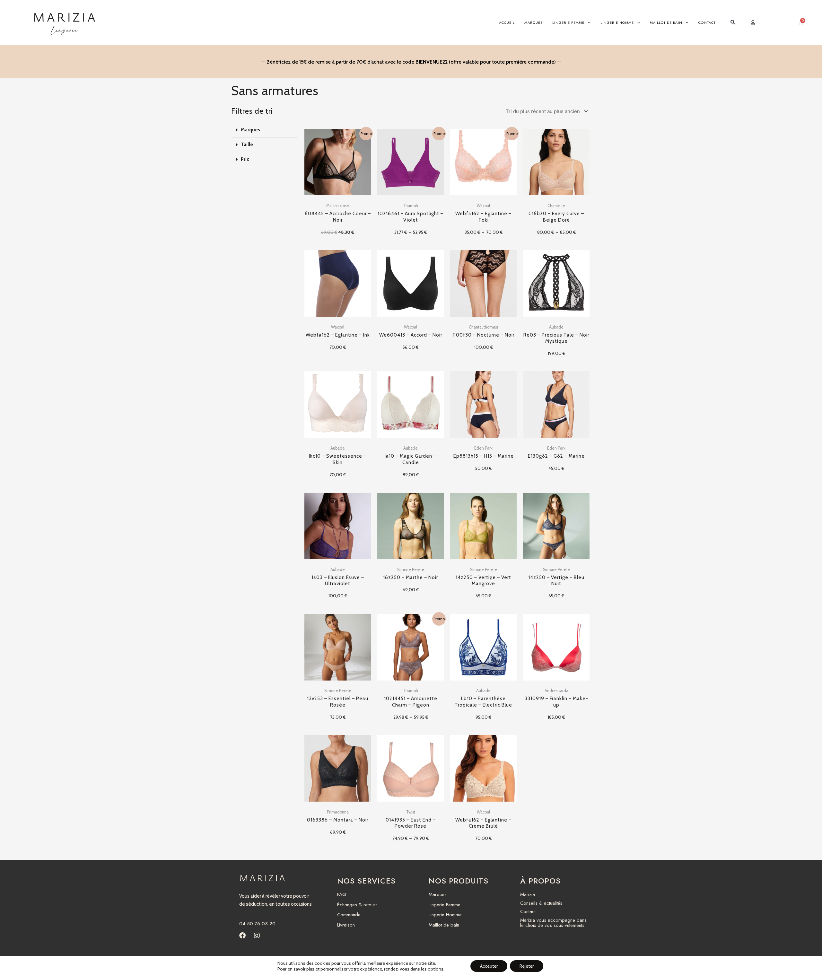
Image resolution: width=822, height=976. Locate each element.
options (435, 969)
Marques (533, 22)
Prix (245, 159)
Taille (247, 144)
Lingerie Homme (617, 22)
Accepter (489, 966)
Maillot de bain (666, 22)
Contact (707, 22)
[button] (733, 23)
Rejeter (527, 966)
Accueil (507, 22)
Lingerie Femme (568, 22)
